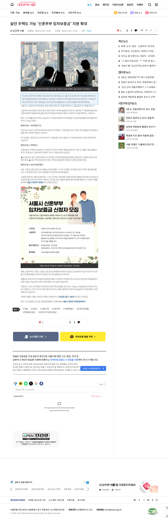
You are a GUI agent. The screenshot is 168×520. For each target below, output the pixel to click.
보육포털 (67, 489)
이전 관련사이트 (11, 489)
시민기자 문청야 (132, 130)
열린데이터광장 (21, 489)
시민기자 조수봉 (132, 148)
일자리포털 (79, 489)
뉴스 (89, 4)
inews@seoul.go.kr (113, 509)
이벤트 (140, 4)
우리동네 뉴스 (58, 12)
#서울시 (34, 309)
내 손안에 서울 (26, 4)
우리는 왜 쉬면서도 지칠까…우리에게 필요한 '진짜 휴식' (138, 56)
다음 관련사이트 (88, 489)
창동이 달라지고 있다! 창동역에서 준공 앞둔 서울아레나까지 (138, 82)
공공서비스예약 (54, 489)
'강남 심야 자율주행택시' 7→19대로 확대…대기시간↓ (138, 87)
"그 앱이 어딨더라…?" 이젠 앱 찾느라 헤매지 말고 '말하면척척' (138, 61)
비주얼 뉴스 (42, 12)
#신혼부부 (56, 309)
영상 (97, 4)
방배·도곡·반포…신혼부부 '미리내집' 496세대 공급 (138, 46)
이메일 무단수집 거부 (37, 500)
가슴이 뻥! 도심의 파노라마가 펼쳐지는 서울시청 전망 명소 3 (138, 65)
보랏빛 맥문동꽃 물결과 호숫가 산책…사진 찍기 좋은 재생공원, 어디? (138, 97)
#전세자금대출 (83, 309)
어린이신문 (117, 4)
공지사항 (81, 500)
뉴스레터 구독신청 (56, 500)
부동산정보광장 (37, 489)
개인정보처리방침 (17, 500)
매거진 (106, 4)
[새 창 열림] (152, 508)
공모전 (130, 4)
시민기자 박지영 (132, 139)
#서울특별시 (68, 309)
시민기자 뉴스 (74, 12)
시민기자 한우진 (132, 112)
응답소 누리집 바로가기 (91, 368)
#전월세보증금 (29, 312)
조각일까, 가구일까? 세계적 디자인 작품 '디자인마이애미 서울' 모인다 (138, 51)
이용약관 (70, 500)
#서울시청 (44, 309)
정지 (84, 482)
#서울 (25, 309)
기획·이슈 (15, 12)
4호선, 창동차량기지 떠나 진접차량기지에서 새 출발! (138, 77)
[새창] (36, 336)
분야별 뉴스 (28, 12)
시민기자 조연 (131, 121)
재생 (87, 482)
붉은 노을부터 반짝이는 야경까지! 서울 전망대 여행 (138, 92)
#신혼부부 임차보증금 (47, 312)
